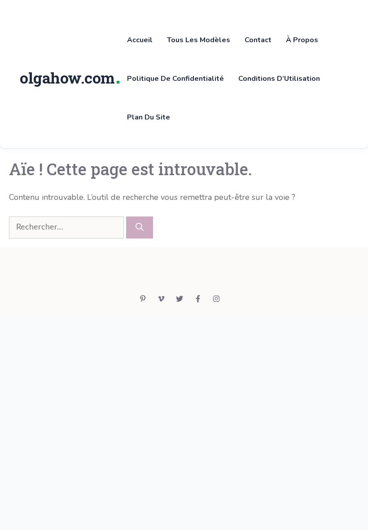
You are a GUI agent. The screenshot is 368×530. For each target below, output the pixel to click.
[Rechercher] (139, 227)
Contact (258, 40)
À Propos (302, 40)
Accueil (140, 40)
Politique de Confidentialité (175, 79)
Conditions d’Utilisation (279, 79)
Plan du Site (148, 117)
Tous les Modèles (198, 40)
